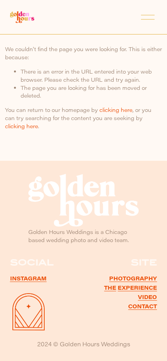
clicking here (115, 109)
